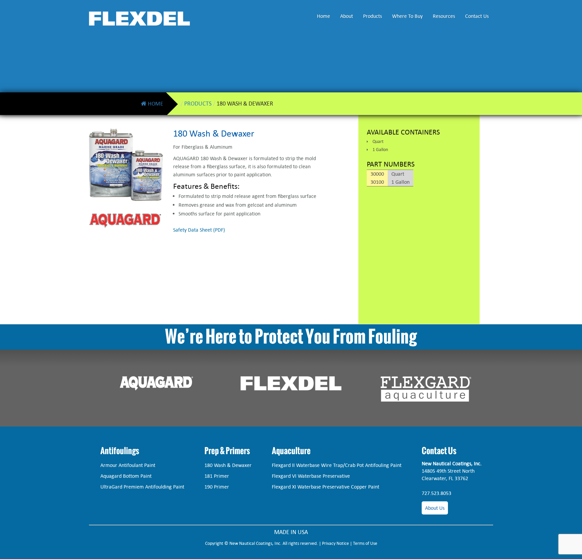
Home (323, 16)
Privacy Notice (335, 543)
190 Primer (216, 486)
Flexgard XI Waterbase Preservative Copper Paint (325, 486)
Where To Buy (407, 16)
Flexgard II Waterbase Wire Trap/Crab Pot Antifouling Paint (336, 465)
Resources (444, 16)
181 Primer (216, 476)
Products (372, 16)
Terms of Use (365, 543)
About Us (435, 508)
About (346, 16)
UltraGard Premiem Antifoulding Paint (142, 486)
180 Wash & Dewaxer (228, 465)
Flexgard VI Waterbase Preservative (311, 476)
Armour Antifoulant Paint (127, 465)
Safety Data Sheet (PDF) (199, 230)
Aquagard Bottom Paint (126, 476)
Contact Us (477, 16)
